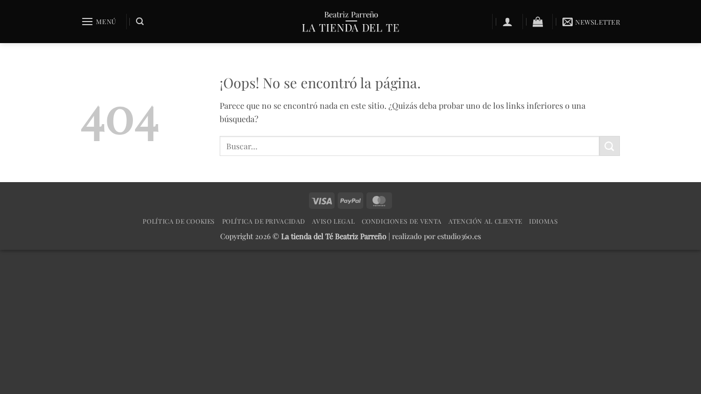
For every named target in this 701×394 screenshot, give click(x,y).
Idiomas (543, 221)
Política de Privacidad (263, 221)
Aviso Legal (333, 221)
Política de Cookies (179, 221)
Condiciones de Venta (402, 221)
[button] (98, 21)
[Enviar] (609, 146)
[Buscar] (140, 21)
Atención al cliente (485, 221)
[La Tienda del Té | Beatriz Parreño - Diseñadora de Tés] (350, 21)
